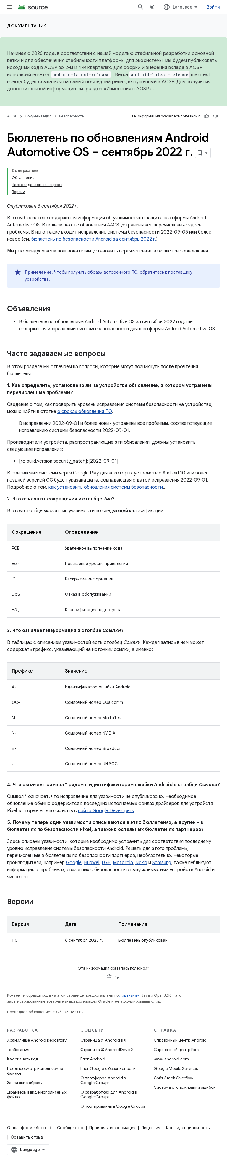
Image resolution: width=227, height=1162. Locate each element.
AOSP (12, 116)
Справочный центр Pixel (177, 1049)
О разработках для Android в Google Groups (108, 1094)
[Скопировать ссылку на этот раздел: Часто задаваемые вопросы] (112, 354)
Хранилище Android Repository (37, 1040)
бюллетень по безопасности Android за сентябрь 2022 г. (93, 239)
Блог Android (92, 1059)
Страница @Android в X (103, 1040)
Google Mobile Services (176, 1068)
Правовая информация (112, 1127)
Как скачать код (22, 1059)
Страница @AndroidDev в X (107, 1049)
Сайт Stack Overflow (173, 1078)
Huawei (91, 863)
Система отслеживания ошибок (184, 1087)
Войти (213, 7)
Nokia (141, 863)
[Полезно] (206, 116)
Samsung (161, 863)
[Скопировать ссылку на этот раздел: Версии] (39, 902)
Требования (18, 1049)
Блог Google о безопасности (108, 1068)
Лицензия (150, 1127)
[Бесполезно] (215, 116)
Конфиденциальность (188, 1127)
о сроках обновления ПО (84, 411)
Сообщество (70, 1127)
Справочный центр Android (180, 1040)
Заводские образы (25, 1082)
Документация (27, 25)
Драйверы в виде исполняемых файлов (37, 1094)
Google (74, 863)
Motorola (123, 863)
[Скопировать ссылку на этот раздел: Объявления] (57, 309)
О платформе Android (29, 1127)
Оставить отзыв (27, 1137)
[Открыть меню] (9, 7)
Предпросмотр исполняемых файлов (35, 1071)
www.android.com (171, 1059)
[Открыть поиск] (140, 7)
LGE (106, 863)
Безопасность (71, 116)
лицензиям (129, 995)
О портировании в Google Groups (112, 1106)
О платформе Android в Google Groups (103, 1080)
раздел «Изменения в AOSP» (119, 89)
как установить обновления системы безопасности (105, 487)
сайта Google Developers (106, 811)
